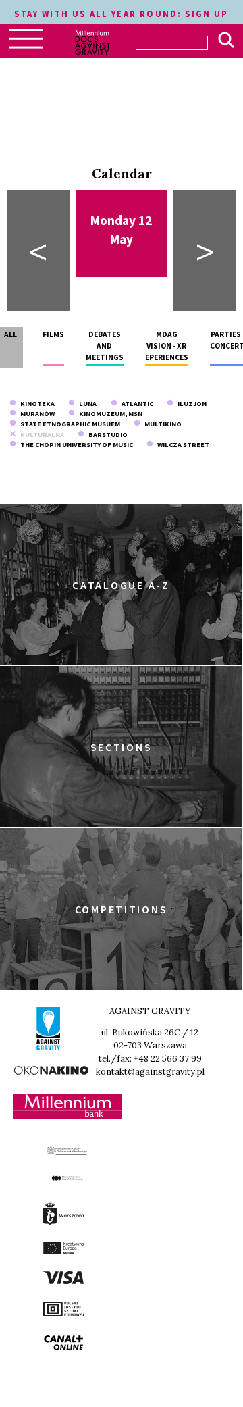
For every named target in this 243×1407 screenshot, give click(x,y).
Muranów (35, 413)
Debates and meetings (105, 346)
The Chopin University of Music (74, 444)
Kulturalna (40, 434)
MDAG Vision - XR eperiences (166, 346)
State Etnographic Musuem (68, 423)
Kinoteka (35, 403)
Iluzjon (190, 403)
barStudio (106, 434)
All (10, 334)
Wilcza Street (181, 444)
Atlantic (135, 403)
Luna (86, 403)
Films (53, 334)
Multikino (161, 423)
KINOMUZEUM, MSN (108, 413)
